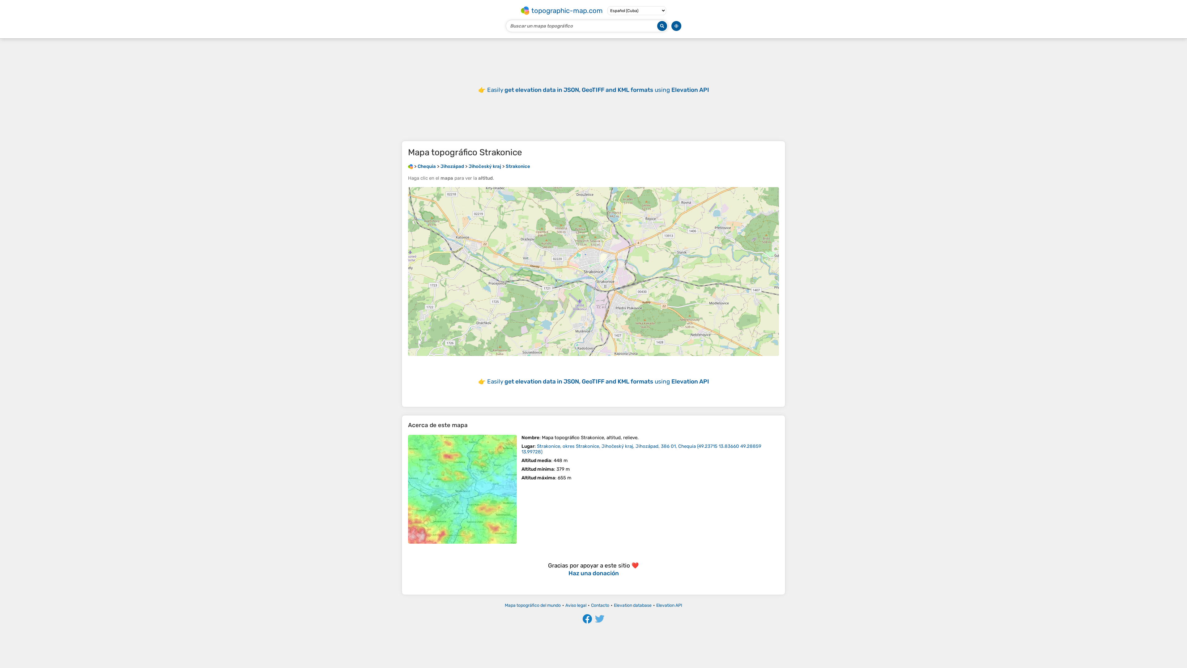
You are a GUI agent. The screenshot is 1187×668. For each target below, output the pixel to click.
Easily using (598, 89)
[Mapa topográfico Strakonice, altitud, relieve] (462, 489)
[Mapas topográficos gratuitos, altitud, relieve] (410, 166)
